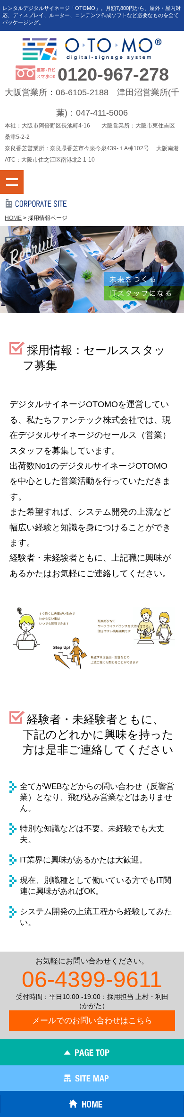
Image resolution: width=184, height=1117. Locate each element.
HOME (13, 218)
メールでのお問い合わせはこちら (92, 1020)
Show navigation (12, 182)
